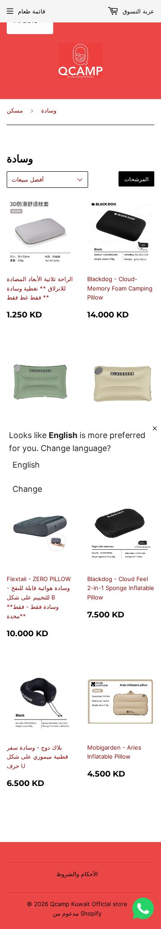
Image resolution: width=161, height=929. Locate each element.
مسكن (15, 110)
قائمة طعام (31, 11)
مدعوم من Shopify (77, 913)
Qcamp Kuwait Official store (88, 903)
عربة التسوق (137, 11)
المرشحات (136, 179)
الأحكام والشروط (77, 873)
